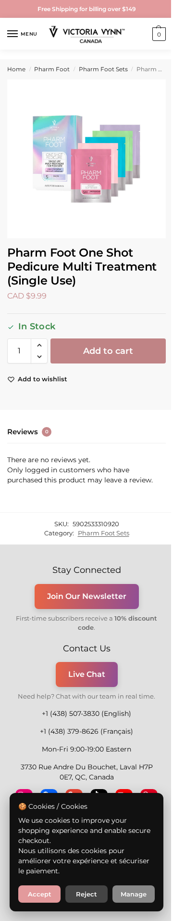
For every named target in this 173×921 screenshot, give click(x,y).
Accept (39, 894)
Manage (134, 894)
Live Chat (86, 674)
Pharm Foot (52, 69)
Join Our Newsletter (86, 596)
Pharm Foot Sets (103, 69)
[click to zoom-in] (86, 158)
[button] (158, 34)
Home (16, 69)
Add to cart (108, 351)
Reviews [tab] (28, 431)
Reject (86, 894)
